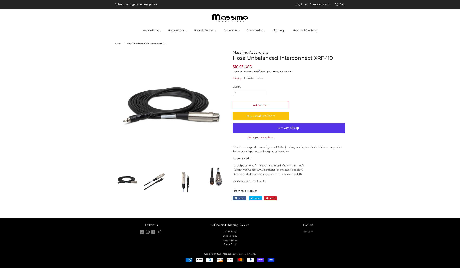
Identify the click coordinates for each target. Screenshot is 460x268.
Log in (299, 4)
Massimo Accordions (232, 253)
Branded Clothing (305, 30)
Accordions (151, 30)
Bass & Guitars (204, 30)
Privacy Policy (230, 244)
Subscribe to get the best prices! (136, 4)
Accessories (255, 30)
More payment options (260, 137)
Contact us (308, 231)
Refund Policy (230, 231)
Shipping (237, 78)
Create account (320, 4)
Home (118, 43)
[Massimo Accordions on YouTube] (153, 232)
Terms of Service (230, 239)
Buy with (253, 116)
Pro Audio (230, 30)
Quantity (237, 86)
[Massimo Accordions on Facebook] (142, 232)
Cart (342, 4)
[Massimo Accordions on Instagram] (148, 232)
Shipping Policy (230, 235)
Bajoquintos (176, 30)
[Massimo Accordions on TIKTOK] (160, 232)
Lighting (278, 30)
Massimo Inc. (250, 253)
